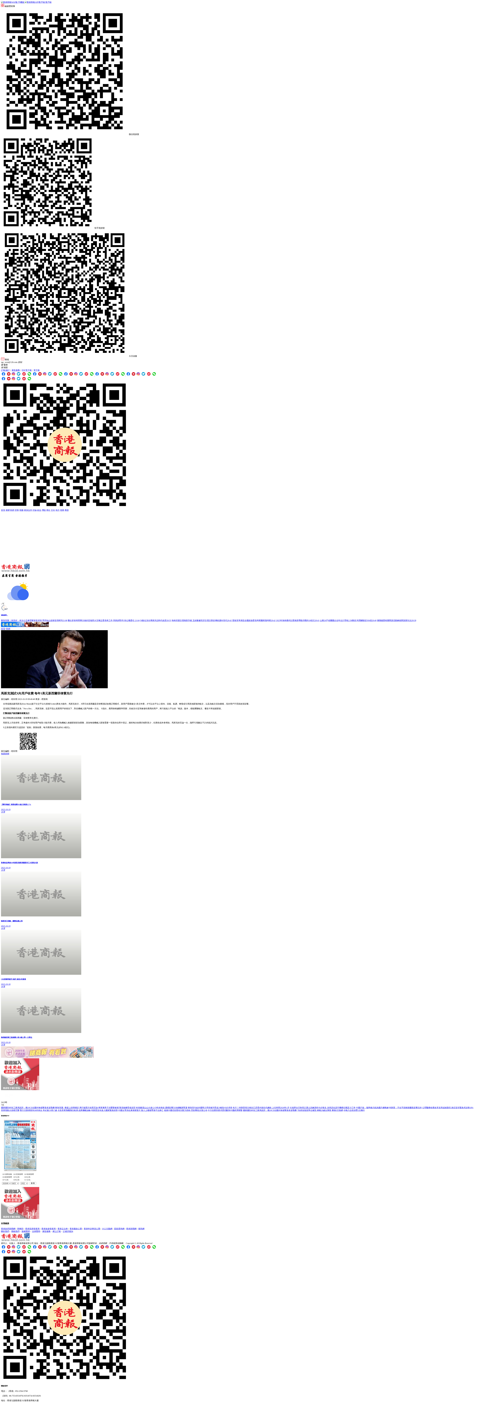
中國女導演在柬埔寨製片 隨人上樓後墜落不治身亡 (141, 1110)
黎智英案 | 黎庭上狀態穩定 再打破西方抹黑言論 (76, 1108)
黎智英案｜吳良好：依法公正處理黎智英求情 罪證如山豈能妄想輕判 (34, 620)
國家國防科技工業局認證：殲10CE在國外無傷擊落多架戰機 (28, 1108)
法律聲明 (36, 1231)
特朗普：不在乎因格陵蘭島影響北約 (405, 1108)
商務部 (20, 1229)
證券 (17, 510)
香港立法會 (63, 1229)
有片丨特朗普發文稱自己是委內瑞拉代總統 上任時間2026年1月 (261, 1108)
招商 (62, 510)
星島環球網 (119, 1229)
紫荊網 (141, 1229)
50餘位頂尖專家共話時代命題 (155, 620)
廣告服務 (16, 370)
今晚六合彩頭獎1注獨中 (354, 1110)
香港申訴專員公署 (92, 1229)
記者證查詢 (68, 1231)
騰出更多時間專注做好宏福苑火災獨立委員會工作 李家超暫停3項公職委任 (104, 620)
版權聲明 (26, 1231)
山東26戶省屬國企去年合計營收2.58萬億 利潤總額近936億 (348, 620)
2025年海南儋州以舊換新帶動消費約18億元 (297, 620)
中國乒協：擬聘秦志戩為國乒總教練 (372, 1108)
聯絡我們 (15, 1231)
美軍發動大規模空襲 (10, 1110)
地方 (58, 510)
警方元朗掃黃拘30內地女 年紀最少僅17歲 (38, 1110)
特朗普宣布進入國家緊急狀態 (104, 1110)
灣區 (44, 510)
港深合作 (28, 510)
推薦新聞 (5, 754)
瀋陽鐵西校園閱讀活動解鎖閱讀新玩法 (396, 620)
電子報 (36, 370)
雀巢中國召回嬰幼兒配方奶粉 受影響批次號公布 (185, 1110)
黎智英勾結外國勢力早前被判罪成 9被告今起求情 (210, 1108)
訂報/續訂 (5, 370)
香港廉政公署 (76, 1229)
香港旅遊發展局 (48, 1229)
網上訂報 (57, 1231)
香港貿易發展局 (32, 1229)
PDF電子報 (27, 370)
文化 (53, 510)
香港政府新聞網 (8, 1229)
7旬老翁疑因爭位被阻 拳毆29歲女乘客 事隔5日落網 (320, 1110)
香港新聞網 (131, 1229)
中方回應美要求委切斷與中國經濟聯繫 (225, 1110)
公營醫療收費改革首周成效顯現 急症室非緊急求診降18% (447, 1108)
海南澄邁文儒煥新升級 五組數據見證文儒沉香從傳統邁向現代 (202, 620)
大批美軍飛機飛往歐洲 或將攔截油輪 (74, 1110)
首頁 (3, 510)
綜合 (39, 510)
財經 (12, 510)
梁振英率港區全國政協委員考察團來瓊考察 (254, 620)
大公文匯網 (107, 1229)
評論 (35, 510)
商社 (48, 510)
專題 (67, 510)
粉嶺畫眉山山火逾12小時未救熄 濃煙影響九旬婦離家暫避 (161, 1108)
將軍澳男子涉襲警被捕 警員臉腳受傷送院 (116, 1108)
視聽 (21, 510)
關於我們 (5, 1231)
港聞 (8, 510)
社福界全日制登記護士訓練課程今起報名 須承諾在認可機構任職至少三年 (323, 1108)
